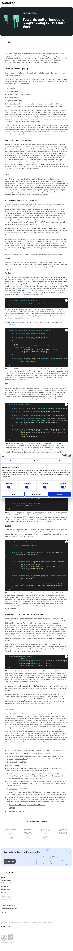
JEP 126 (24, 762)
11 (22, 282)
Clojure (47, 753)
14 (49, 703)
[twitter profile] (2, 913)
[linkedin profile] (5, 913)
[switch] (27, 487)
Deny (13, 494)
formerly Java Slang (16, 179)
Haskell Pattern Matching (36, 805)
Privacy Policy (6, 926)
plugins (57, 797)
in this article (61, 794)
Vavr (6, 179)
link (33, 774)
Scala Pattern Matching (17, 805)
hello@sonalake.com (8, 905)
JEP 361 (12, 808)
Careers (3, 892)
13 (34, 697)
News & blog (5, 887)
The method (13, 789)
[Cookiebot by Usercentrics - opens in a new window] (63, 455)
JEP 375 (21, 811)
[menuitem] (9, 3)
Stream (48, 792)
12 (12, 647)
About (3, 877)
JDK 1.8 (17, 765)
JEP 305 (12, 811)
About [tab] (60, 461)
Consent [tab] (12, 461)
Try (6, 384)
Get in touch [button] (9, 861)
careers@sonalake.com (9, 908)
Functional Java (20, 759)
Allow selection (36, 494)
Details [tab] (36, 461)
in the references (56, 106)
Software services (7, 883)
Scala (40, 753)
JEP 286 (23, 768)
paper (33, 750)
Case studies (5, 889)
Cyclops (10, 759)
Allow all (59, 494)
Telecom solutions (7, 880)
